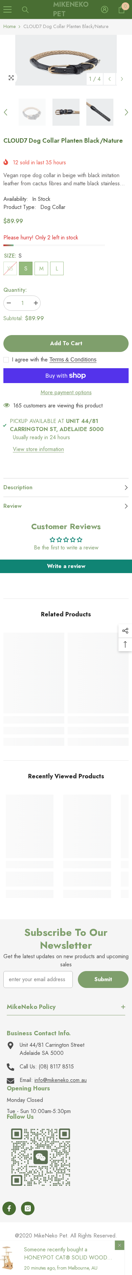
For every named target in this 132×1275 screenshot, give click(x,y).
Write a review (66, 566)
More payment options (66, 392)
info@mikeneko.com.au (61, 1080)
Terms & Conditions (72, 359)
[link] (33, 730)
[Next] (122, 79)
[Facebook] (9, 1208)
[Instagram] (28, 1208)
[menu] (7, 9)
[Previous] (109, 79)
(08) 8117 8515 (56, 1066)
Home (9, 26)
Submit (103, 979)
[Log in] (104, 9)
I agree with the (30, 359)
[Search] (25, 10)
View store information (38, 449)
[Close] (127, 1245)
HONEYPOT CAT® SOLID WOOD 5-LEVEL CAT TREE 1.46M (73, 1262)
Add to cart (66, 343)
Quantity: (15, 290)
